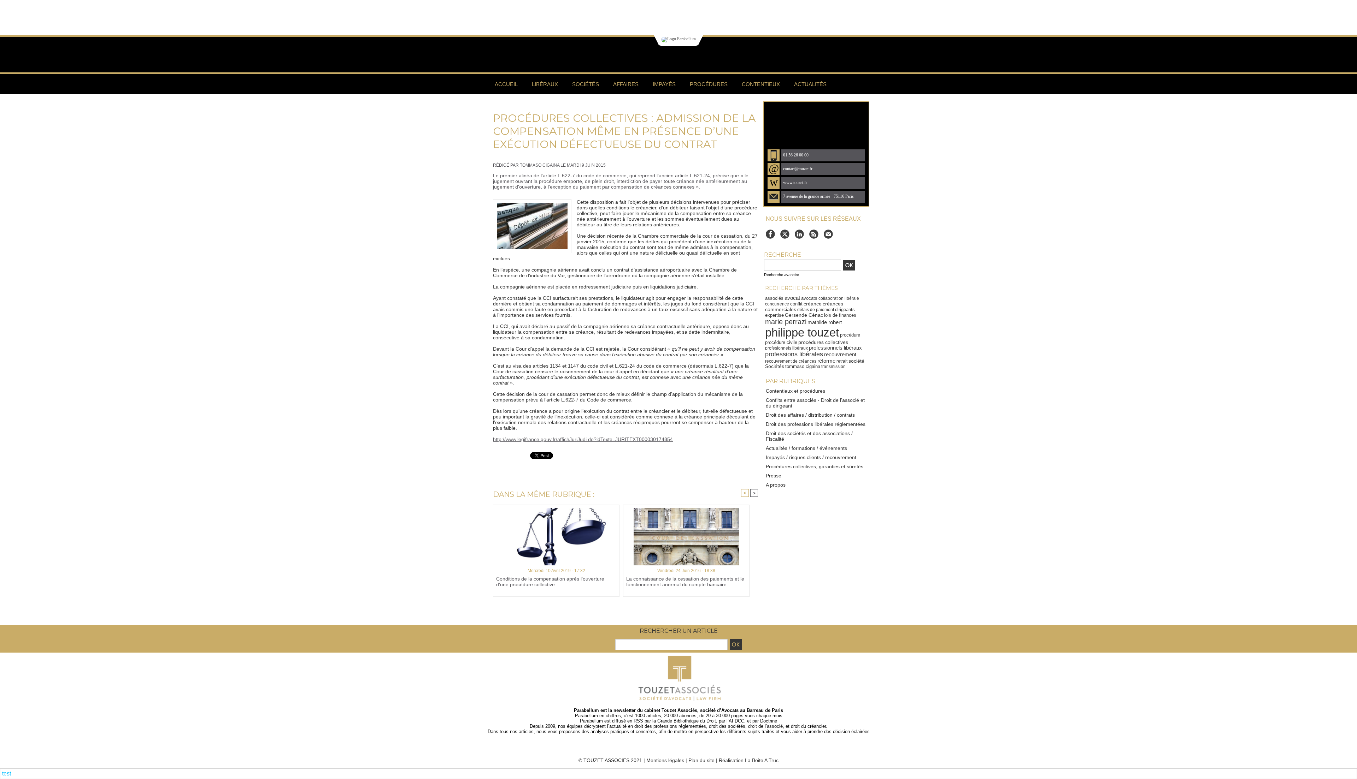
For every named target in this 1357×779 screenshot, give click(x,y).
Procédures (709, 84)
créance (813, 304)
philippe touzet (802, 332)
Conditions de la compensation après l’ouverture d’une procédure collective (550, 581)
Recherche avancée (781, 275)
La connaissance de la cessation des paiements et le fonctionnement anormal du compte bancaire (685, 581)
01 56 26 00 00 (796, 155)
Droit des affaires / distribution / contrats (810, 415)
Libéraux (545, 84)
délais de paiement (815, 309)
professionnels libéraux (835, 348)
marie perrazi (785, 322)
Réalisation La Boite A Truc (749, 760)
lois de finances (840, 315)
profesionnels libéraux (786, 348)
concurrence (777, 304)
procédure (850, 335)
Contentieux (761, 84)
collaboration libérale (838, 298)
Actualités (810, 84)
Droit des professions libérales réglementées (815, 424)
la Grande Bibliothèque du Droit (684, 721)
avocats (809, 298)
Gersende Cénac (804, 315)
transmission (833, 366)
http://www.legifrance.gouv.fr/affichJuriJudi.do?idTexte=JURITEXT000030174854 (583, 439)
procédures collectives (823, 342)
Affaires (626, 84)
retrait (841, 361)
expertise (774, 315)
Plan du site (701, 760)
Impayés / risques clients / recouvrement (811, 457)
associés (774, 298)
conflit (796, 304)
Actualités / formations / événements (806, 448)
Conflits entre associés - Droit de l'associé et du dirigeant (815, 403)
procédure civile (781, 342)
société (856, 361)
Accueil (506, 84)
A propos (776, 485)
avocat (792, 298)
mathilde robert (824, 322)
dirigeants (845, 309)
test (6, 774)
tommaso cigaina (802, 366)
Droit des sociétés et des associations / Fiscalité (809, 436)
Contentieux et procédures (795, 391)
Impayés (664, 84)
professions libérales (794, 354)
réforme (826, 361)
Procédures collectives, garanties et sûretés (814, 466)
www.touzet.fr (795, 182)
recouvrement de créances (790, 361)
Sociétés (585, 84)
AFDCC (736, 721)
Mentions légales (665, 760)
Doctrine (768, 721)
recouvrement (840, 354)
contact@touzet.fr (797, 169)
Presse (773, 475)
